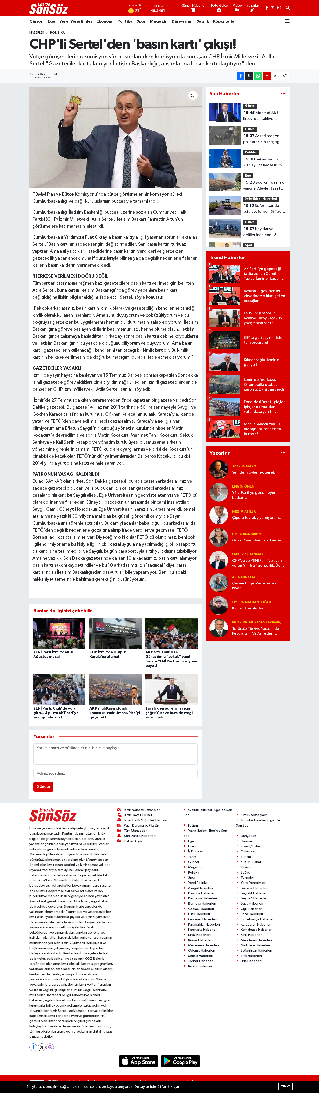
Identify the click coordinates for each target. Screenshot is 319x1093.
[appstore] (139, 1061)
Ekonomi (104, 21)
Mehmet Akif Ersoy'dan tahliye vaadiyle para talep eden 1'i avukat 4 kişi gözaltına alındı (261, 116)
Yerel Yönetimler (75, 21)
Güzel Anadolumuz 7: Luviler (256, 540)
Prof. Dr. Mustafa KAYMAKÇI (257, 622)
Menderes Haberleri (256, 940)
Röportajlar (224, 21)
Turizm (246, 857)
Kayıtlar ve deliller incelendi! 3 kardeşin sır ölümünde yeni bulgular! (262, 232)
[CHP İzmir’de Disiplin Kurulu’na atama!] (115, 633)
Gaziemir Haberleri (202, 919)
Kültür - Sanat (251, 862)
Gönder (43, 787)
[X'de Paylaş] (249, 76)
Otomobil (248, 851)
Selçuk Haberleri (200, 956)
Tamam (285, 1086)
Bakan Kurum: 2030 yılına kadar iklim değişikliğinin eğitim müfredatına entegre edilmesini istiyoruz (262, 162)
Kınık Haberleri (251, 935)
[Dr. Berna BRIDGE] (218, 537)
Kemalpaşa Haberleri (256, 929)
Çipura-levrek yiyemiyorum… (257, 518)
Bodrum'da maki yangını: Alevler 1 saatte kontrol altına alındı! (263, 185)
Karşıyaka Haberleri (202, 929)
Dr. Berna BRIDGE (247, 534)
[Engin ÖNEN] (218, 492)
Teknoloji (247, 877)
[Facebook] (33, 1047)
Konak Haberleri (200, 940)
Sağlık (203, 21)
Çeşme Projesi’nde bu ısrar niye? (255, 585)
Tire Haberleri (251, 956)
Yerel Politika (198, 882)
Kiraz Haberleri (199, 935)
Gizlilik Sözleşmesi (254, 815)
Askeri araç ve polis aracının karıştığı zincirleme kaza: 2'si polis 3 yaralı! (261, 139)
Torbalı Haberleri (200, 961)
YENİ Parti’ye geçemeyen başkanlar (254, 495)
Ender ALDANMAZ (248, 554)
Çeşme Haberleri (201, 909)
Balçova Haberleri (254, 888)
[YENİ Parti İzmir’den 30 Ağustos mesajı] (59, 633)
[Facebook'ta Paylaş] (240, 76)
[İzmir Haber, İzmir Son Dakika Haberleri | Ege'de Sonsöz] (49, 8)
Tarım (192, 857)
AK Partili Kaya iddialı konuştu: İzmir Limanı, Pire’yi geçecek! (114, 713)
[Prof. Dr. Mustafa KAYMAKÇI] (218, 628)
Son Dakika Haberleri (140, 836)
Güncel (36, 21)
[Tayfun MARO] (218, 469)
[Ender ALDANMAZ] (218, 560)
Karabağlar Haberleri (204, 924)
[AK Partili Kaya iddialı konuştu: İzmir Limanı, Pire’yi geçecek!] (115, 689)
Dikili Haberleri (199, 914)
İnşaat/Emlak (250, 846)
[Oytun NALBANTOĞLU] (218, 605)
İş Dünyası (195, 851)
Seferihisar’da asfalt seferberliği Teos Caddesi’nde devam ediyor (263, 209)
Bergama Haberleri (202, 898)
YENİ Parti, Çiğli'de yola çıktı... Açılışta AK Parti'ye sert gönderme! (56, 713)
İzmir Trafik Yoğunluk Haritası (145, 820)
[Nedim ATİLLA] (218, 515)
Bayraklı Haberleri (254, 893)
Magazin (159, 21)
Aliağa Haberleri (200, 888)
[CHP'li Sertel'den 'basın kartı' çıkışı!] (115, 137)
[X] (42, 1047)
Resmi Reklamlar (200, 966)
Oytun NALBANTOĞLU (251, 602)
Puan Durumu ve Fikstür (141, 825)
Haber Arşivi (133, 841)
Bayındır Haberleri (201, 893)
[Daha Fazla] (267, 76)
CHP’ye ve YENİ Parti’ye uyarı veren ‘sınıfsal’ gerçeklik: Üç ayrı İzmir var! (257, 563)
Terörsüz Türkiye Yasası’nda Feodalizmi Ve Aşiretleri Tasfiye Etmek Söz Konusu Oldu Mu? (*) (255, 631)
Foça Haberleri (252, 914)
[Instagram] (50, 1047)
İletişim (193, 825)
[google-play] (180, 1061)
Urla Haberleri (251, 961)
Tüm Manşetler (135, 830)
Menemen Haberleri (203, 945)
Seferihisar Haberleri (261, 198)
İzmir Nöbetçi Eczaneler (142, 810)
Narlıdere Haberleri (255, 945)
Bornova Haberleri (202, 903)
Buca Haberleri (252, 903)
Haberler (36, 32)
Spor (141, 21)
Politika (125, 21)
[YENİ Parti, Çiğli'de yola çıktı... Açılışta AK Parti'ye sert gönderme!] (59, 689)
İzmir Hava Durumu (138, 815)
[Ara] (288, 8)
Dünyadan (182, 21)
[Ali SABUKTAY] (218, 583)
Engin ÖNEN (243, 486)
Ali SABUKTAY (244, 577)
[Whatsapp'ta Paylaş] (258, 76)
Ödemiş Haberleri (201, 950)
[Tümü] (283, 94)
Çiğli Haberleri (251, 909)
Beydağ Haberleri (254, 898)
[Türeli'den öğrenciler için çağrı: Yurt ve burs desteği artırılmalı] (171, 689)
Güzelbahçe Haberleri (257, 919)
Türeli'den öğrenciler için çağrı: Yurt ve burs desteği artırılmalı (169, 713)
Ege (51, 21)
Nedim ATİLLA (244, 511)
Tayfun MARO (244, 466)
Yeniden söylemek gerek (253, 472)
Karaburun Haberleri (256, 924)
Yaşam (246, 867)
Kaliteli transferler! (248, 608)
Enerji (192, 846)
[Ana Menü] (287, 21)
